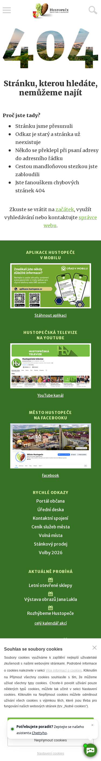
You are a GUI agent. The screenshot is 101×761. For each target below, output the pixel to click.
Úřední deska (50, 509)
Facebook (50, 475)
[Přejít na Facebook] (50, 445)
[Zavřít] (94, 648)
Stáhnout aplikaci (50, 315)
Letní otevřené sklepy (50, 585)
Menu (7, 10)
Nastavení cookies (50, 753)
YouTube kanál (50, 395)
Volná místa (50, 535)
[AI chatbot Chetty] (90, 750)
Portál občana (50, 501)
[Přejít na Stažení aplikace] (50, 285)
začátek (64, 209)
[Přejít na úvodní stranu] (51, 11)
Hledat (93, 10)
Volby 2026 (50, 552)
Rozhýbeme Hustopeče (50, 613)
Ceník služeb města (51, 526)
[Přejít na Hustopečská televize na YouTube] (50, 365)
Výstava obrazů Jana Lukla (50, 599)
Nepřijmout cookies (50, 740)
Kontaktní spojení (50, 518)
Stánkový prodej (50, 544)
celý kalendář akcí (50, 623)
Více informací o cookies (64, 670)
